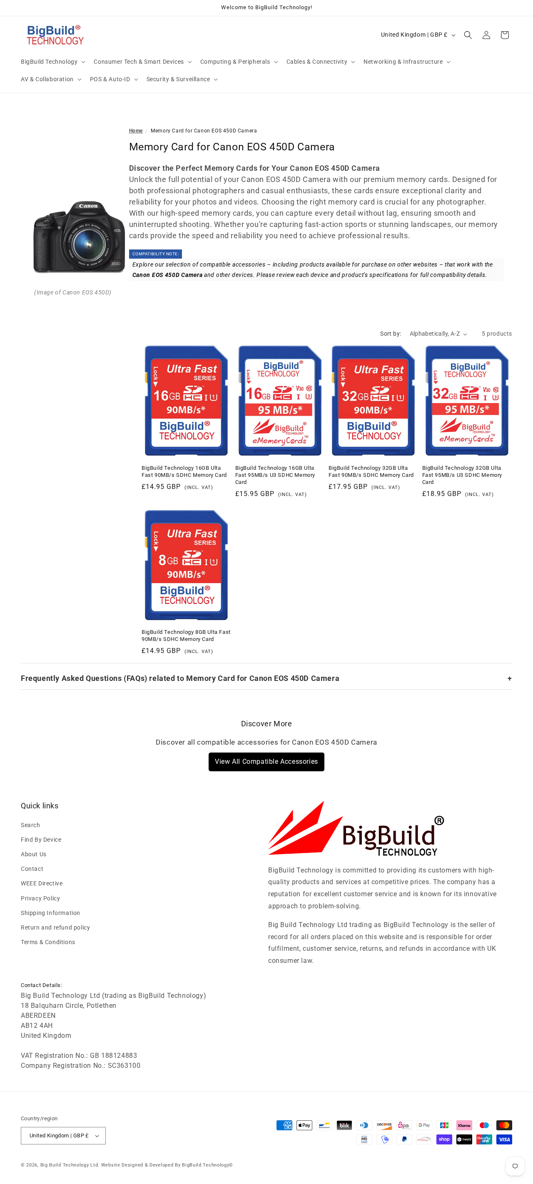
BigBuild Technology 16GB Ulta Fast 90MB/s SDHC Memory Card (184, 471)
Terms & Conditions (48, 942)
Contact (32, 868)
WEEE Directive (41, 883)
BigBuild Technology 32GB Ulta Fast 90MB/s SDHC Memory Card (371, 471)
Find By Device (41, 839)
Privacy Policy (40, 898)
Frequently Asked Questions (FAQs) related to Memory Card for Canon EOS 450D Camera (180, 678)
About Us (34, 854)
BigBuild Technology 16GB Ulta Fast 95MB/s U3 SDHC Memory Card (275, 475)
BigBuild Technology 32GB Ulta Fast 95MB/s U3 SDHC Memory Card (462, 475)
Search (30, 825)
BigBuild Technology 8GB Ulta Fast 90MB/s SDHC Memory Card (186, 635)
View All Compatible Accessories (266, 761)
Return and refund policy (55, 927)
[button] (52, 61)
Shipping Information (50, 913)
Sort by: (390, 333)
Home (136, 131)
